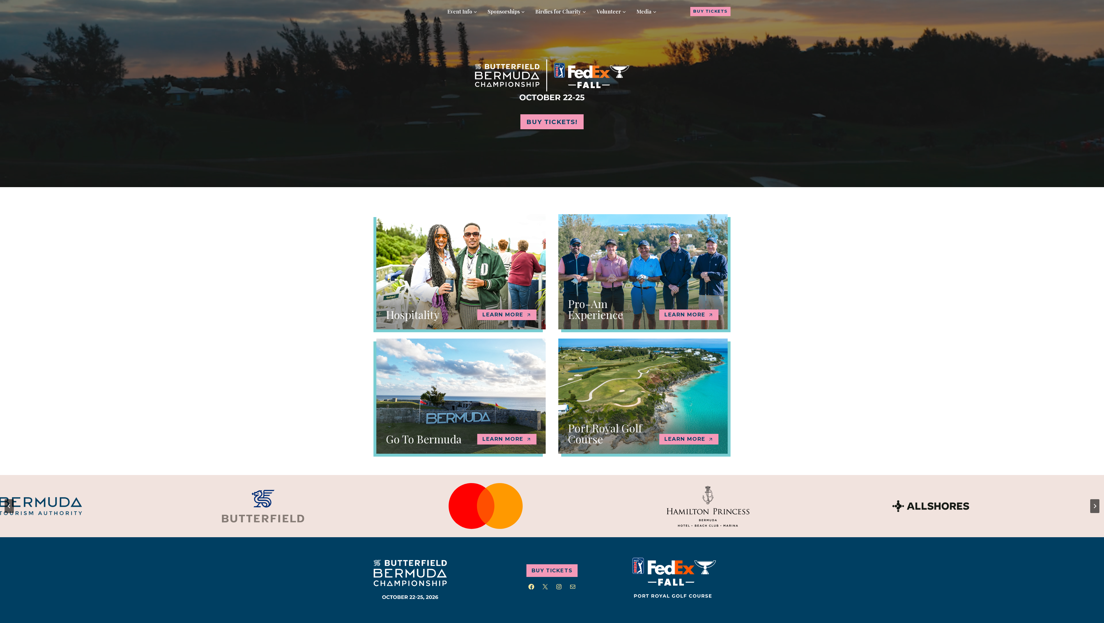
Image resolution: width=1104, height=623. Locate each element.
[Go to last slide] (9, 506)
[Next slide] (1094, 506)
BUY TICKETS (710, 11)
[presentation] (252, 506)
